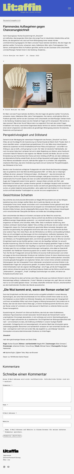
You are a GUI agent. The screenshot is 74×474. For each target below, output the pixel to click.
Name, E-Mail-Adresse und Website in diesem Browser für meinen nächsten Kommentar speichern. (35, 431)
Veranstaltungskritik (11, 20)
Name (5, 405)
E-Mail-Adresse (10, 413)
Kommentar (7, 385)
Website (6, 421)
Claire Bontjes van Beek (13, 56)
